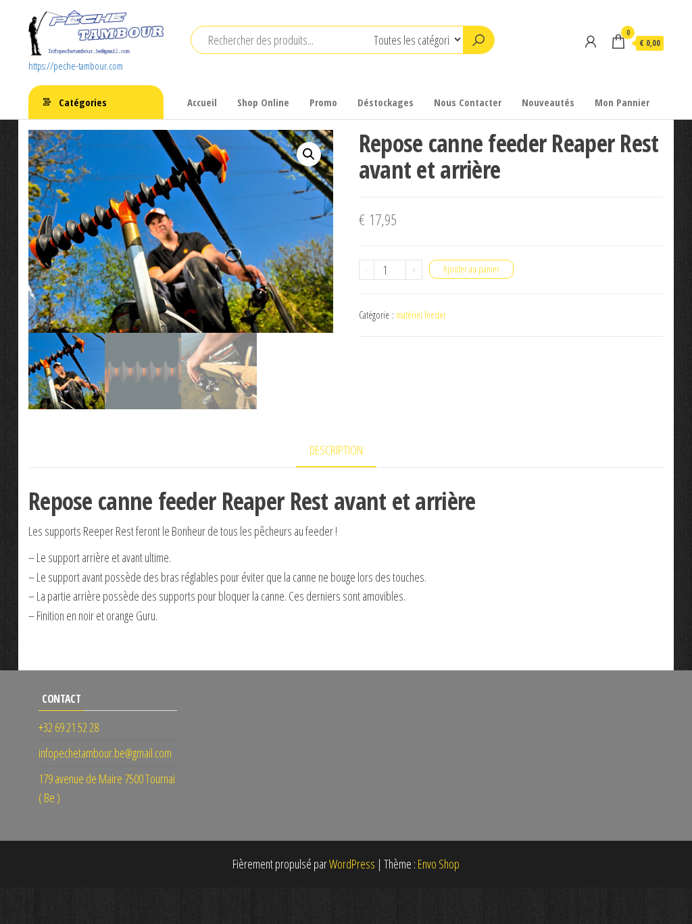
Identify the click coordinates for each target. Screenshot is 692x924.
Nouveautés (548, 102)
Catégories (83, 102)
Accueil (202, 102)
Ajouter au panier (471, 268)
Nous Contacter (467, 102)
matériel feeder (421, 314)
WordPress (352, 864)
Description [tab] (336, 450)
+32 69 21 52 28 (69, 727)
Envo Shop (439, 864)
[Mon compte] (590, 41)
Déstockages (385, 102)
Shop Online (263, 102)
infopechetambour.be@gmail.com (105, 753)
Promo (323, 102)
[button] (309, 154)
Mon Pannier (622, 102)
